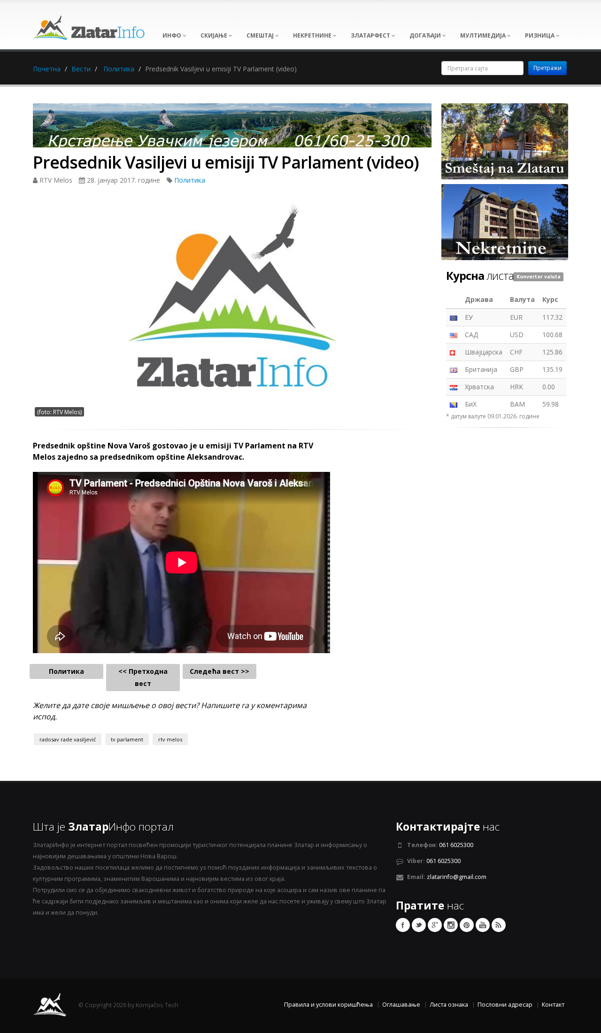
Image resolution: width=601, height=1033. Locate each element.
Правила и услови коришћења (328, 1005)
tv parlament (127, 739)
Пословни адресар (505, 1005)
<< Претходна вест (143, 677)
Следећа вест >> (219, 671)
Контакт (553, 1005)
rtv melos (170, 739)
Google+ (435, 925)
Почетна (47, 68)
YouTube (483, 925)
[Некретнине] (504, 221)
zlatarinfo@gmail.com (456, 877)
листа (480, 275)
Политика (118, 68)
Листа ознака (449, 1005)
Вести (81, 68)
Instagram (451, 925)
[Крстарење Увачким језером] (232, 128)
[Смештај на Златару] (504, 140)
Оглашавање (401, 1005)
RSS (499, 925)
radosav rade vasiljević (67, 739)
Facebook (403, 925)
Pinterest (467, 925)
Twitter (419, 925)
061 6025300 (456, 845)
